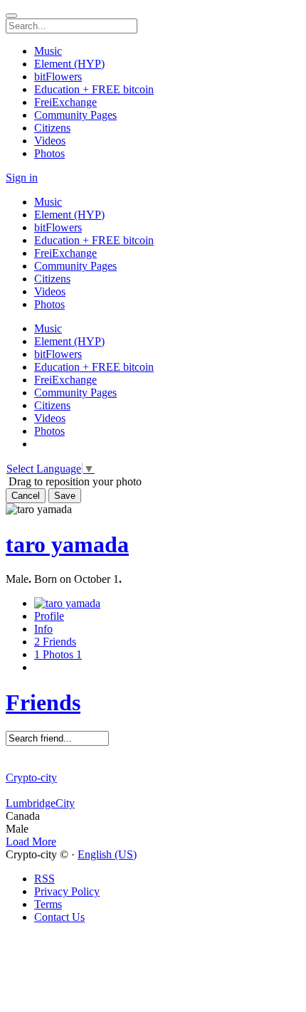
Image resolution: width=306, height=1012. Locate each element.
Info (43, 629)
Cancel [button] (25, 495)
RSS (44, 879)
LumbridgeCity (40, 803)
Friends (43, 702)
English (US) (107, 854)
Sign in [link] (22, 178)
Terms (48, 904)
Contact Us (59, 917)
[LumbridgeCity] (153, 790)
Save (64, 495)
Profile (49, 616)
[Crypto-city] (153, 765)
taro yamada (67, 544)
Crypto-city (31, 777)
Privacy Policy (67, 891)
